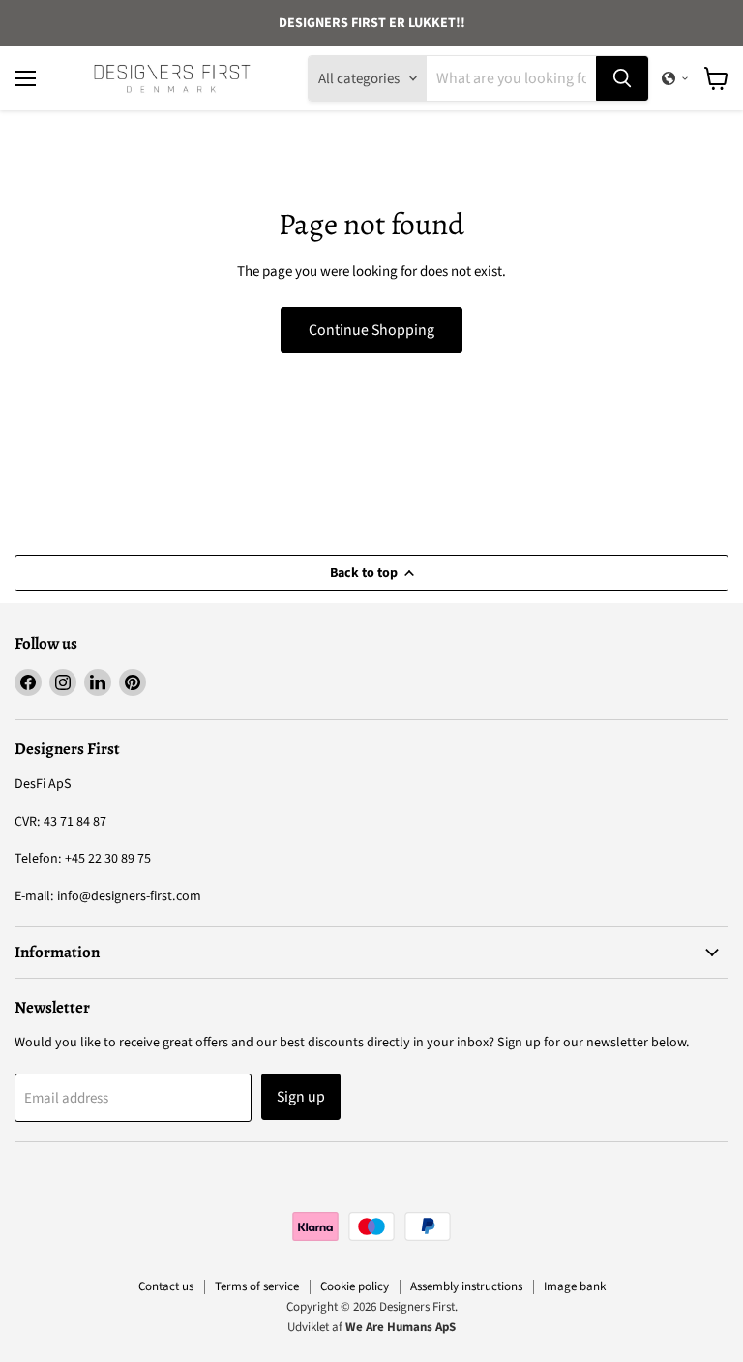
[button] (675, 78)
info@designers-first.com (129, 896)
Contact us (165, 1286)
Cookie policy (354, 1286)
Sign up (301, 1096)
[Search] (622, 78)
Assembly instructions (466, 1286)
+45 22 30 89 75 (108, 858)
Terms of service (257, 1286)
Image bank (575, 1286)
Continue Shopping (371, 330)
